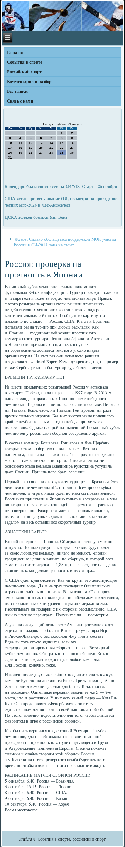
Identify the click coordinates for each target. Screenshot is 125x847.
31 (10, 157)
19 (30, 147)
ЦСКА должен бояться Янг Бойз (36, 217)
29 (61, 152)
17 (10, 147)
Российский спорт (24, 71)
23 (72, 147)
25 (20, 152)
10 (10, 143)
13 (41, 143)
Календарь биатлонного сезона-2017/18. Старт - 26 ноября (61, 186)
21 (51, 147)
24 (10, 152)
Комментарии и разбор (29, 81)
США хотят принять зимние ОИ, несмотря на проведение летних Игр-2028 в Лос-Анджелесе (61, 201)
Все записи (17, 91)
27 (41, 152)
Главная (15, 52)
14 (51, 143)
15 (61, 143)
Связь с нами (20, 101)
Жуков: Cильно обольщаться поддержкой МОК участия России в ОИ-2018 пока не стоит (65, 242)
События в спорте (24, 62)
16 (72, 143)
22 (61, 147)
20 (41, 147)
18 (20, 147)
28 (51, 152)
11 (20, 143)
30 (72, 152)
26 (30, 152)
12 (30, 143)
